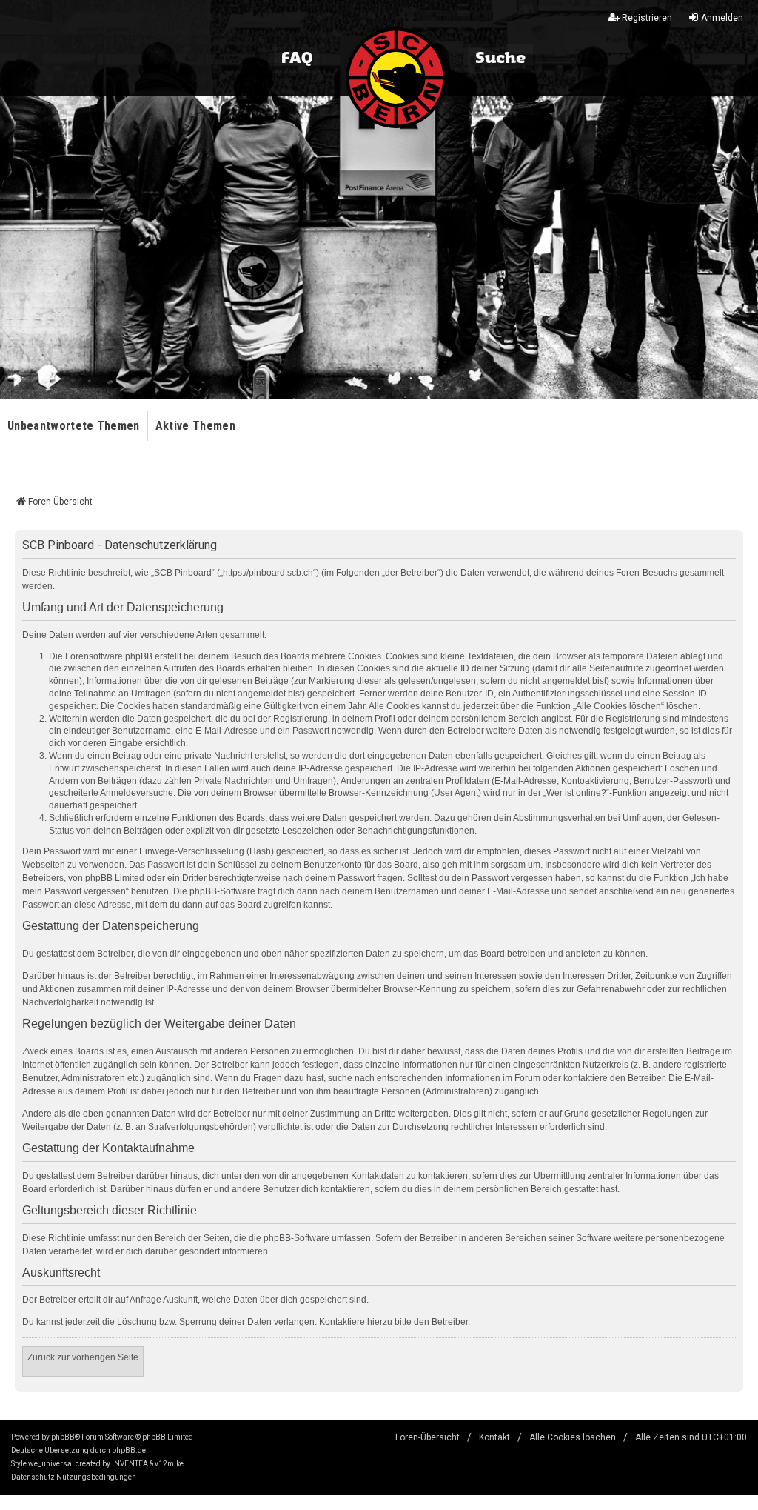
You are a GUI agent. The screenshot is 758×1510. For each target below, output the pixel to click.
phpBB (63, 1437)
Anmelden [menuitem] (722, 18)
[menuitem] (33, 1477)
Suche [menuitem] (500, 58)
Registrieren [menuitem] (647, 18)
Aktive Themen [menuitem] (195, 426)
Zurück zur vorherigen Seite (82, 1357)
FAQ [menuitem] (296, 58)
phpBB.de (129, 1450)
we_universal (51, 1464)
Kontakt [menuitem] (494, 1437)
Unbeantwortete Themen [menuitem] (73, 426)
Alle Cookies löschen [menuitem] (572, 1437)
